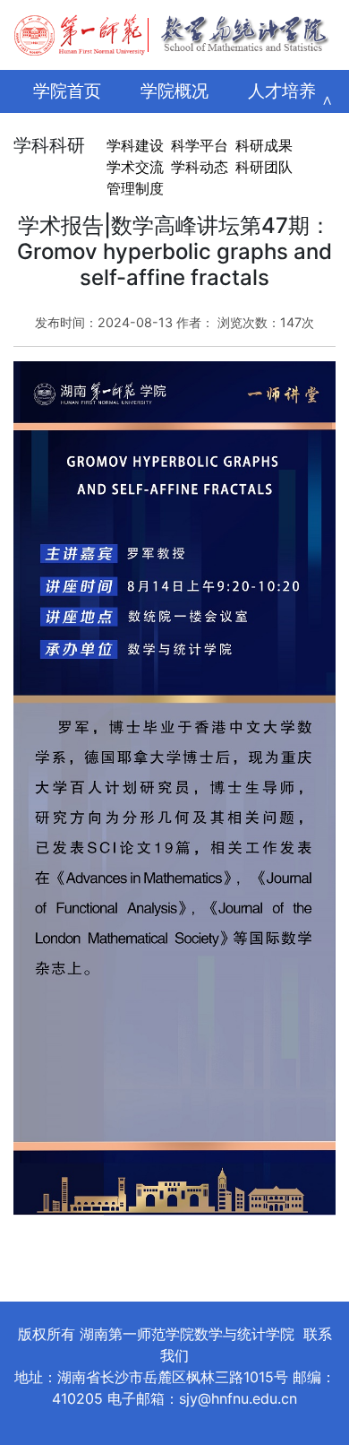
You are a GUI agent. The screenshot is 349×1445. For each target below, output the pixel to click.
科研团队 (264, 167)
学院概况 (174, 91)
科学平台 (199, 145)
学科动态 (199, 167)
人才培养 (282, 91)
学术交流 (135, 167)
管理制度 (135, 188)
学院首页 (67, 91)
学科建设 (135, 145)
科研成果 (264, 145)
